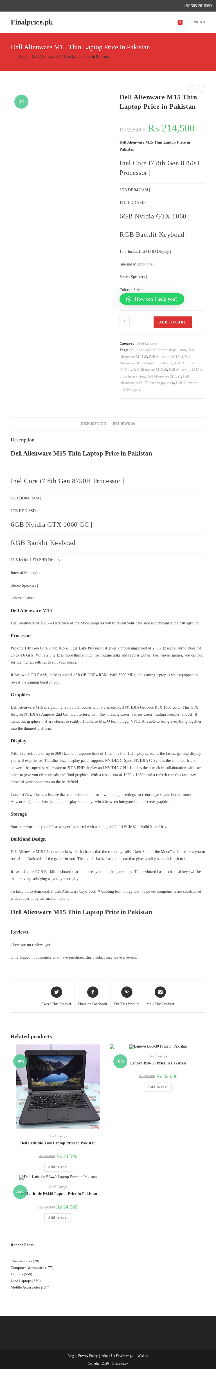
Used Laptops (146, 343)
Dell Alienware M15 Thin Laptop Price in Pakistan (70, 56)
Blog (71, 1356)
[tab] (93, 423)
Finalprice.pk (32, 22)
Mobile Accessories (25, 1287)
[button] (152, 299)
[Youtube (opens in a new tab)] (38, 6)
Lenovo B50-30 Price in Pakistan (158, 1063)
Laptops (17, 1274)
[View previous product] (191, 89)
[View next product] (201, 89)
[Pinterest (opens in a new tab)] (18, 6)
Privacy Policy (88, 1356)
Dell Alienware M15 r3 (166, 356)
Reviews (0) (124, 424)
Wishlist (143, 1356)
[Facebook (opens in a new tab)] (12, 6)
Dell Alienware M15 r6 (149, 369)
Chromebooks (21, 1261)
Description (93, 424)
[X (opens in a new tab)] (6, 6)
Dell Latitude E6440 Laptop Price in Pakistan (58, 1194)
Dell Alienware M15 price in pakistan (157, 350)
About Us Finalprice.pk (117, 1356)
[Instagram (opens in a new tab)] (25, 6)
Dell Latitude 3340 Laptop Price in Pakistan (58, 1143)
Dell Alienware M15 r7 (164, 376)
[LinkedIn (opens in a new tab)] (31, 6)
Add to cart (172, 322)
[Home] (12, 56)
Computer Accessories (27, 1267)
